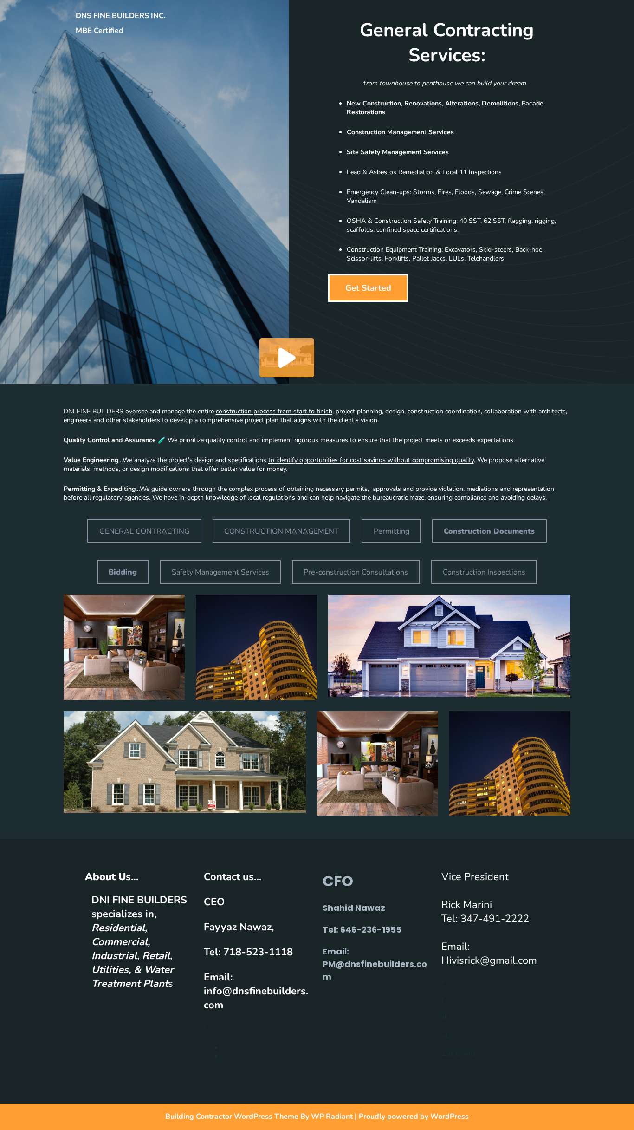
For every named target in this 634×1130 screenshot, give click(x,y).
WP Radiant (332, 1116)
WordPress (449, 1116)
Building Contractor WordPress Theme (232, 1116)
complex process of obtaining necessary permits (297, 488)
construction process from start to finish (274, 411)
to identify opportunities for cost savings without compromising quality (371, 460)
